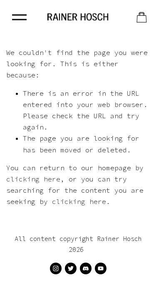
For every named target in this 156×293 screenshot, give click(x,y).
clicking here (33, 179)
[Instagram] (56, 268)
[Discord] (86, 268)
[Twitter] (71, 268)
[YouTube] (100, 268)
